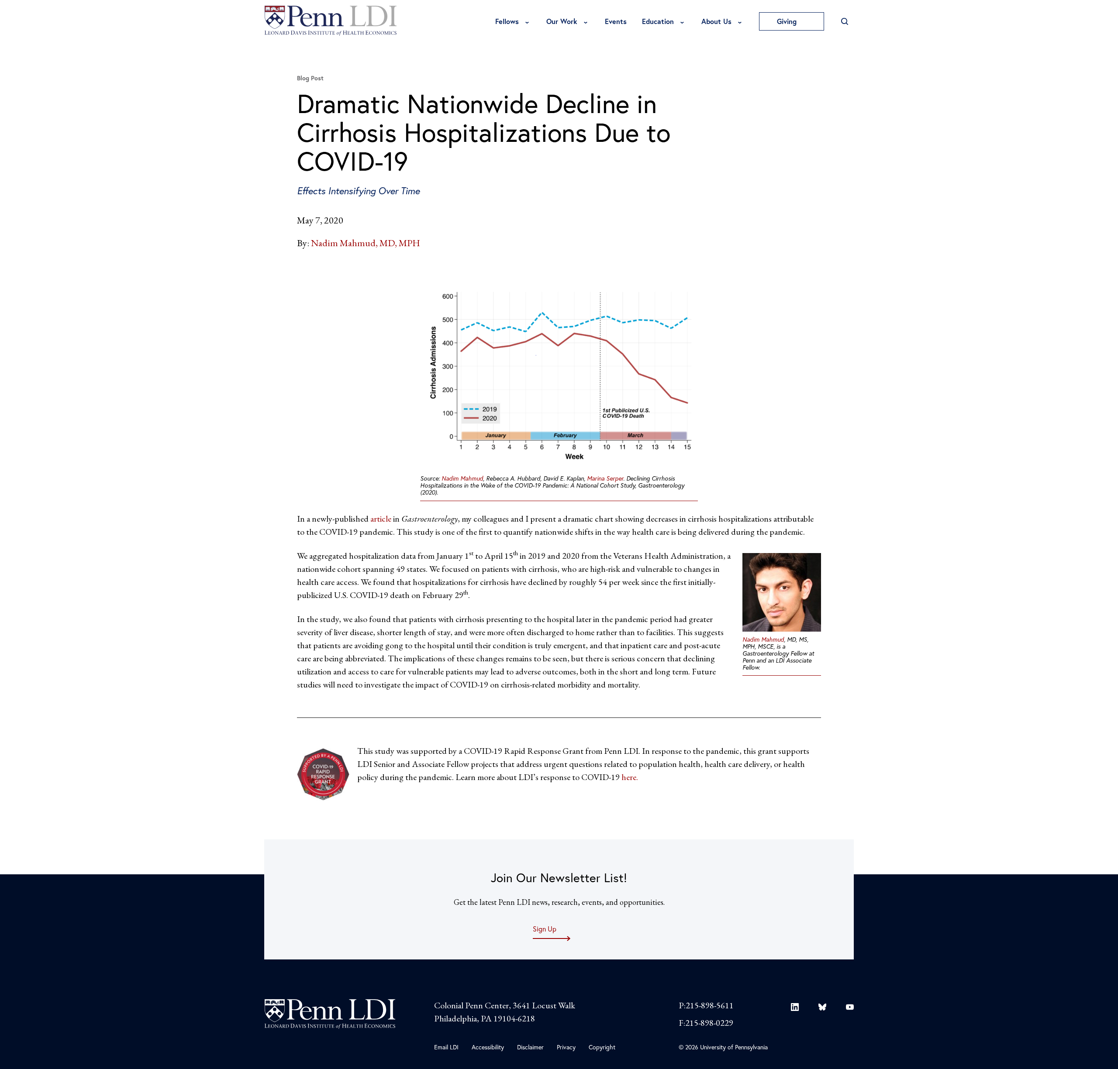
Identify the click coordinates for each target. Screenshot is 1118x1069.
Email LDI (446, 1047)
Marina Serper (605, 478)
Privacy (566, 1047)
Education (658, 21)
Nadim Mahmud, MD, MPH (365, 243)
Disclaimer (530, 1047)
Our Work (561, 21)
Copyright (602, 1047)
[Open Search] (844, 21)
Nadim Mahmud (462, 478)
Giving (788, 21)
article (380, 518)
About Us (716, 21)
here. (629, 777)
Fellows (507, 21)
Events (616, 21)
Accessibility (488, 1047)
